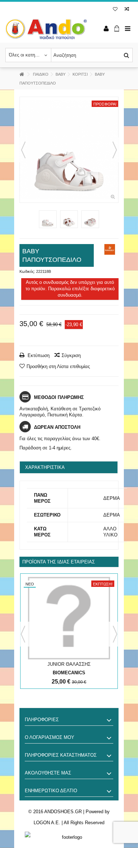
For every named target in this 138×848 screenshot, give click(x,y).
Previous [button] (23, 634)
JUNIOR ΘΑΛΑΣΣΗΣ (69, 664)
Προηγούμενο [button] (23, 149)
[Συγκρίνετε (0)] (127, 9)
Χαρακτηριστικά (45, 467)
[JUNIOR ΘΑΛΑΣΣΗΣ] (69, 618)
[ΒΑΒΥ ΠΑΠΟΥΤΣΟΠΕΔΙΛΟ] (69, 149)
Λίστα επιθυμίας (115, 9)
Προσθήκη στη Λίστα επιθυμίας (58, 366)
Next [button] (115, 634)
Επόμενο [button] (114, 149)
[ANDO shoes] (46, 29)
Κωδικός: (27, 271)
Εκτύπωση (38, 355)
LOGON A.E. (47, 822)
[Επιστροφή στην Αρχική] (21, 74)
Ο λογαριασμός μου (49, 737)
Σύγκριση (71, 355)
